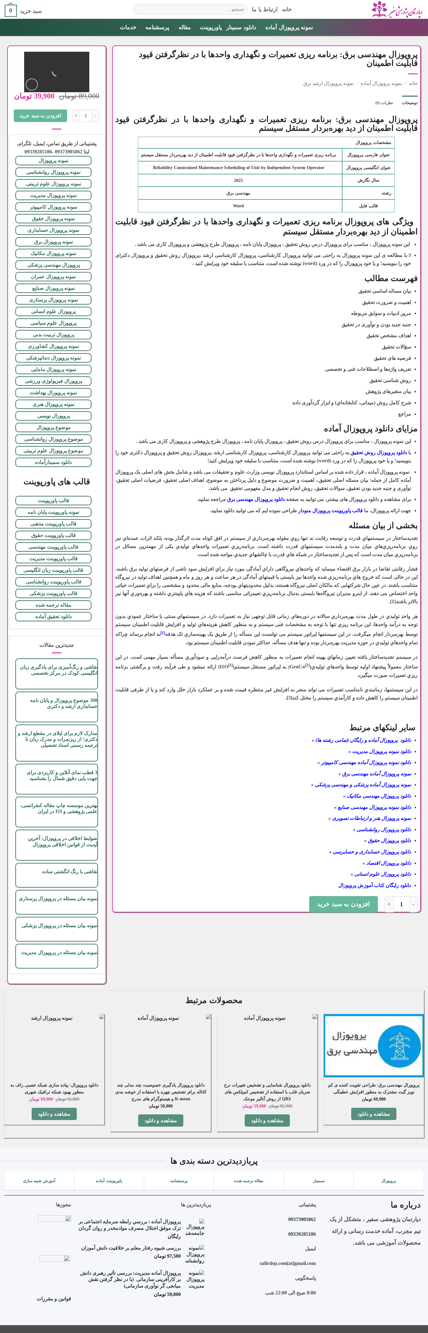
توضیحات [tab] (410, 103)
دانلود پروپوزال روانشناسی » (382, 829)
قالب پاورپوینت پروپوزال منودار (330, 510)
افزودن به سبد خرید (343, 903)
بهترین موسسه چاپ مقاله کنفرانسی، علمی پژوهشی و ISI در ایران (58, 808)
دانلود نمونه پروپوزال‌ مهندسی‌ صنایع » (372, 807)
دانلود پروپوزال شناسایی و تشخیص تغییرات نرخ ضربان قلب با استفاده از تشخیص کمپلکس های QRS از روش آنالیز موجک (267, 1091)
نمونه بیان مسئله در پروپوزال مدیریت (59, 952)
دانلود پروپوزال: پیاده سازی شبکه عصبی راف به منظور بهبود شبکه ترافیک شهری (54, 1088)
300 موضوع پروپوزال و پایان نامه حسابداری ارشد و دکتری (63, 703)
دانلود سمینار (241, 27)
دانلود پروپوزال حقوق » (387, 840)
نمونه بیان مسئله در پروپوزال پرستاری (58, 898)
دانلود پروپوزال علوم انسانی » (381, 874)
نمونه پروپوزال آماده (289, 27)
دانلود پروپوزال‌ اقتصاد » (387, 863)
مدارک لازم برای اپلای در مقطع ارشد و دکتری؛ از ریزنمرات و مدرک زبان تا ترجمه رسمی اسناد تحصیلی (57, 739)
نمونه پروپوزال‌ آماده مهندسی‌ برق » (374, 773)
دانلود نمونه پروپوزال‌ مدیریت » (379, 751)
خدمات (128, 27)
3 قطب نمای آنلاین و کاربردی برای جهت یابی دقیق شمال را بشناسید (62, 775)
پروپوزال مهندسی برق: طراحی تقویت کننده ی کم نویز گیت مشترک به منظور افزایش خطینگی (374, 1088)
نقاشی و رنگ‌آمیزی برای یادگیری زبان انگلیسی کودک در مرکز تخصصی (58, 670)
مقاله (185, 27)
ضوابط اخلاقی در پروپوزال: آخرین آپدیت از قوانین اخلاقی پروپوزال (62, 841)
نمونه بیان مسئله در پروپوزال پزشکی (59, 925)
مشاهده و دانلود (374, 1114)
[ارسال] (139, 9)
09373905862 (302, 1219)
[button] (54, 11)
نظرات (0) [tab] (384, 103)
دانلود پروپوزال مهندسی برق (256, 499)
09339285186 (302, 1234)
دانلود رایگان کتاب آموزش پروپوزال (374, 885)
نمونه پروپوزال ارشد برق (328, 83)
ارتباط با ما (265, 9)
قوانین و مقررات (54, 1298)
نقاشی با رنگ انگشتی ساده (69, 871)
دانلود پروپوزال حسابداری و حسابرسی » (370, 851)
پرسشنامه (157, 27)
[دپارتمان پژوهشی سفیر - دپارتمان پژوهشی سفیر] (362, 10)
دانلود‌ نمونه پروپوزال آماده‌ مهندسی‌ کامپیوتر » (364, 762)
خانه (287, 9)
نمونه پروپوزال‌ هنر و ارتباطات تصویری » (369, 818)
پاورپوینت (211, 27)
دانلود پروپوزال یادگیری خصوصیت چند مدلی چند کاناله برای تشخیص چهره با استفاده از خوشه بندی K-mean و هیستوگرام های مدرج (160, 1091)
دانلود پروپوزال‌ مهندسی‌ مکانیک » (377, 796)
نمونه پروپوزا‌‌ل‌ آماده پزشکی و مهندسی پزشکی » (361, 784)
